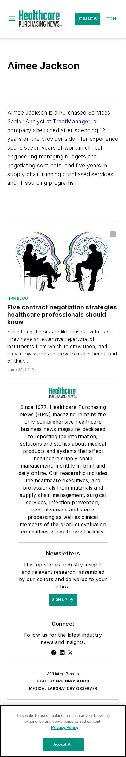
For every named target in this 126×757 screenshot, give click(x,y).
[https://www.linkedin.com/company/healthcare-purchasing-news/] (62, 653)
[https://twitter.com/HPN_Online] (70, 653)
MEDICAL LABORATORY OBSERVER (63, 688)
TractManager (71, 121)
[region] (63, 731)
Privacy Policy (64, 727)
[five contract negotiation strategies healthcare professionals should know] (63, 259)
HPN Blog (17, 298)
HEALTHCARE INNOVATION (63, 681)
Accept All (63, 744)
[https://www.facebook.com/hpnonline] (54, 653)
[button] (12, 19)
